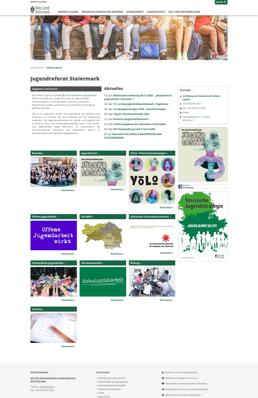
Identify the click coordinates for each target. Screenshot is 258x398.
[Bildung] (152, 281)
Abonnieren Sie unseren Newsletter (183, 395)
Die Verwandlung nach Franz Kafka (129, 129)
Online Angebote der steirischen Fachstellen (135, 124)
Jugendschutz (156, 11)
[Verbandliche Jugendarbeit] (53, 281)
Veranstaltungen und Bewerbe (102, 11)
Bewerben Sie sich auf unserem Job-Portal (187, 389)
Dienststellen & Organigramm (113, 381)
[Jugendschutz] (103, 171)
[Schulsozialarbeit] (103, 281)
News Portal (104, 396)
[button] (221, 2)
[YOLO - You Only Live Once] (152, 180)
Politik (101, 392)
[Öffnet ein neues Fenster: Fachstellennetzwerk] (152, 234)
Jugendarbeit (135, 11)
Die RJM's (86, 216)
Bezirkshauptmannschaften (112, 385)
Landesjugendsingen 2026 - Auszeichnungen (135, 109)
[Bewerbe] (53, 171)
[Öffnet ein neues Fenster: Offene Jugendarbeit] (53, 235)
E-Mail (186, 112)
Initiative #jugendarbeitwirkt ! (126, 119)
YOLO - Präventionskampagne (148, 153)
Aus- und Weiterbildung (184, 11)
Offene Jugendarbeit (44, 216)
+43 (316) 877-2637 (192, 103)
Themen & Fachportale (109, 389)
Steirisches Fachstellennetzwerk (149, 216)
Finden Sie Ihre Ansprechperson (181, 372)
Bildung (135, 263)
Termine (37, 309)
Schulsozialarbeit (91, 263)
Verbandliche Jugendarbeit (48, 263)
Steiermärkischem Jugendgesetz (81, 95)
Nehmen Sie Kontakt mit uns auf (181, 378)
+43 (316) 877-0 (46, 386)
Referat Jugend (68, 11)
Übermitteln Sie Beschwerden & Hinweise (186, 383)
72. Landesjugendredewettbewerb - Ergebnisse (136, 104)
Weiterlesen (68, 190)
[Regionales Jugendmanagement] (103, 235)
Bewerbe (37, 153)
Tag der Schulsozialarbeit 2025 (126, 114)
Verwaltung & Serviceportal (111, 378)
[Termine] (53, 327)
